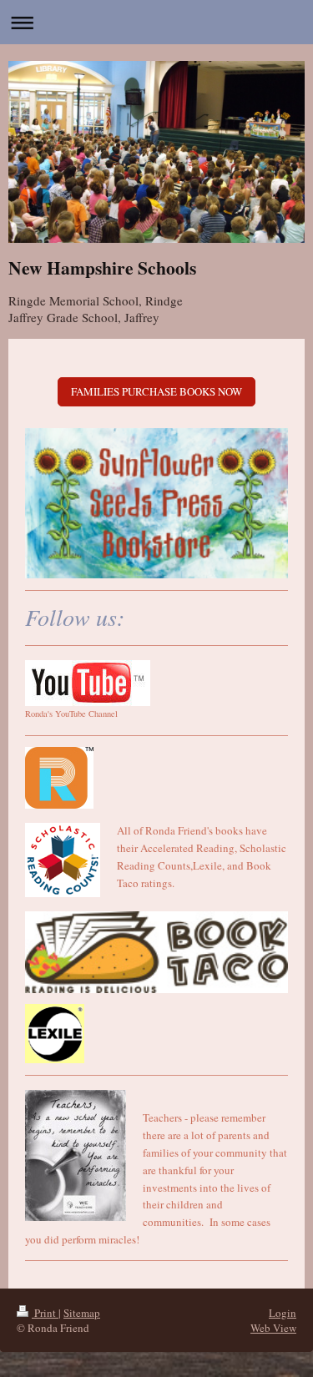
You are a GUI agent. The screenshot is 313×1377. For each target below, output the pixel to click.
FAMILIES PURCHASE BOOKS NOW (156, 391)
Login (282, 1312)
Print (45, 1312)
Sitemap (81, 1312)
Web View (273, 1327)
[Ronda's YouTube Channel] (87, 683)
